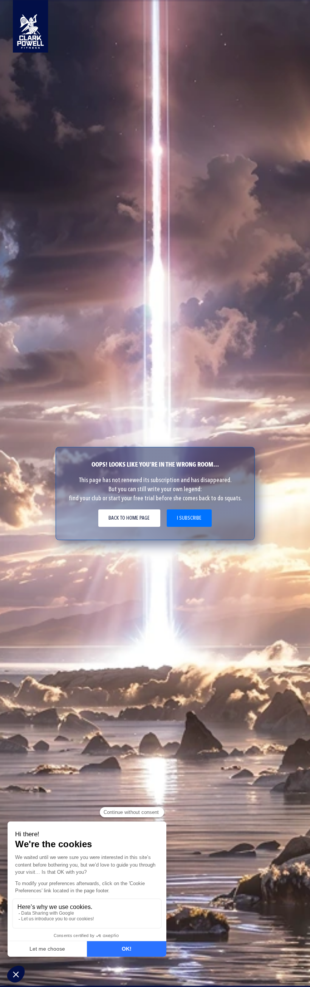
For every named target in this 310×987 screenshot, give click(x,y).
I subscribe (189, 518)
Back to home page (129, 518)
